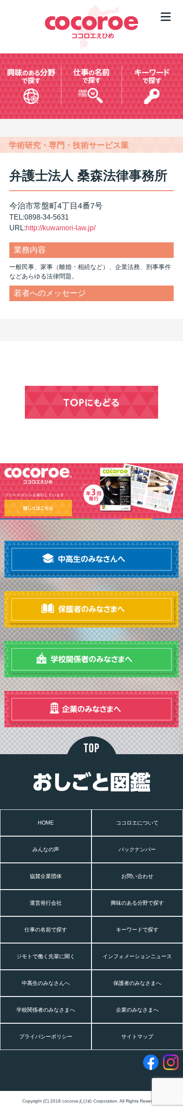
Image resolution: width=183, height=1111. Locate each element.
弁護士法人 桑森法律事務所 (88, 175)
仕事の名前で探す (45, 930)
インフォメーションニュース (137, 956)
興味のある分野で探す (137, 903)
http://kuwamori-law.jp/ (60, 228)
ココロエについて (137, 823)
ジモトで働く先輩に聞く (45, 956)
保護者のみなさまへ (137, 983)
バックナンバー (137, 849)
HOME (46, 823)
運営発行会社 (46, 903)
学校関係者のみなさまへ (45, 1010)
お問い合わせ (137, 876)
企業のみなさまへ (137, 1010)
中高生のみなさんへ (46, 983)
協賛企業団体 (46, 876)
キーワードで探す (137, 930)
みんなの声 (45, 849)
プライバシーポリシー (45, 1036)
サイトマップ (137, 1036)
